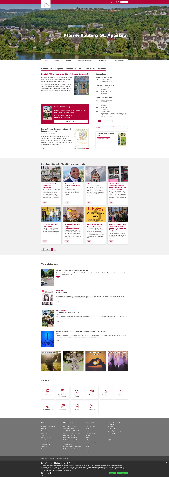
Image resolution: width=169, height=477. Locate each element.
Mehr (43, 148)
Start (46, 60)
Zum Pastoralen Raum (106, 395)
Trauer (73, 352)
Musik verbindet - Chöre (117, 352)
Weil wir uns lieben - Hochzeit (95, 353)
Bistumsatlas (121, 395)
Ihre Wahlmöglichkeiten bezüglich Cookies (58, 463)
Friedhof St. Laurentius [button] (119, 60)
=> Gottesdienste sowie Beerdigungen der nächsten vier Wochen (110, 126)
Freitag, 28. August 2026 (104, 77)
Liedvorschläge (92, 409)
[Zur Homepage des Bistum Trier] (124, 2)
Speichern (112, 473)
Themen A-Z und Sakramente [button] (84, 60)
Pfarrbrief (47, 395)
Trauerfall (91, 395)
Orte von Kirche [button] (102, 60)
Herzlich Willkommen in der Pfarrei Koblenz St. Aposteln (65, 74)
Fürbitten (77, 409)
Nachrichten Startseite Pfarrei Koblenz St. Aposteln (63, 164)
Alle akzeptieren (122, 473)
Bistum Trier (89, 423)
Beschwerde (62, 409)
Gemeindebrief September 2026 (105, 134)
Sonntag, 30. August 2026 (105, 98)
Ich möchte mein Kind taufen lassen (62, 395)
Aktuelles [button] (68, 60)
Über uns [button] (57, 60)
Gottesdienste (101, 74)
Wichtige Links (68, 423)
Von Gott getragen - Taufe (51, 352)
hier (67, 115)
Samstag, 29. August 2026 (105, 85)
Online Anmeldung (62, 107)
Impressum (43, 475)
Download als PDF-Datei (103, 138)
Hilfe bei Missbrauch (48, 409)
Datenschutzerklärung (65, 470)
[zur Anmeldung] (47, 113)
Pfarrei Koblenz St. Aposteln (114, 423)
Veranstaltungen (49, 264)
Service (45, 380)
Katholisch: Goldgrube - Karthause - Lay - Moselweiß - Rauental (73, 68)
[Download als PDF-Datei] (122, 139)
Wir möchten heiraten (77, 395)
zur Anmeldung (71, 121)
